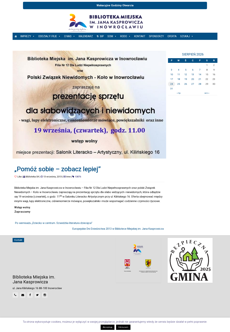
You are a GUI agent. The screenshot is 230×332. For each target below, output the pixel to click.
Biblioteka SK (32, 176)
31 (171, 88)
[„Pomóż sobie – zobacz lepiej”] (89, 104)
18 (178, 79)
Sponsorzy (156, 36)
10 (171, 74)
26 (185, 84)
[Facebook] (30, 295)
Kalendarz (86, 36)
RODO (123, 36)
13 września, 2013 (52, 176)
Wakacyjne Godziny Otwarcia (115, 5)
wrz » (206, 93)
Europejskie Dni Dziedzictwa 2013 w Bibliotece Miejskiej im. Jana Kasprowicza (118, 228)
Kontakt (139, 36)
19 (185, 79)
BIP (102, 36)
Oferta (172, 36)
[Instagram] (44, 295)
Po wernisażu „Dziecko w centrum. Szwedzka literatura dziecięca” (53, 223)
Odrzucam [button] (123, 327)
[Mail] (22, 295)
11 (178, 74)
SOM (110, 36)
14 (200, 74)
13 (192, 74)
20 (192, 79)
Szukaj (185, 36)
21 (200, 79)
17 (171, 79)
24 (171, 84)
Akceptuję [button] (107, 327)
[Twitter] (37, 295)
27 (192, 84)
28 (200, 84)
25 (178, 84)
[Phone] (15, 295)
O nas (68, 36)
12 (185, 74)
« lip (178, 93)
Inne (68, 176)
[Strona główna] (16, 36)
